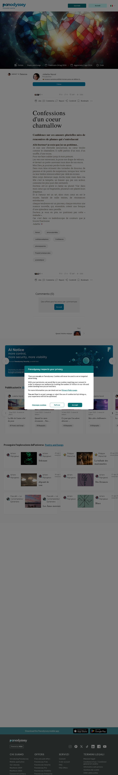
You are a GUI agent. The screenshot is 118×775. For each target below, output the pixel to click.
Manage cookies (39, 405)
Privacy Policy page (69, 390)
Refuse (57, 405)
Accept (75, 405)
